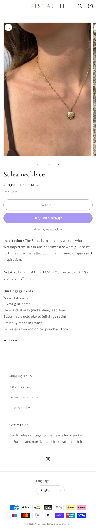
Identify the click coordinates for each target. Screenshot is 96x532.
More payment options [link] (48, 229)
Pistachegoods (42, 523)
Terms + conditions (23, 397)
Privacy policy (19, 408)
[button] (6, 6)
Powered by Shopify (59, 523)
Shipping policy (20, 376)
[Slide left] (38, 164)
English (46, 490)
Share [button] (13, 341)
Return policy (19, 386)
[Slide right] (58, 164)
